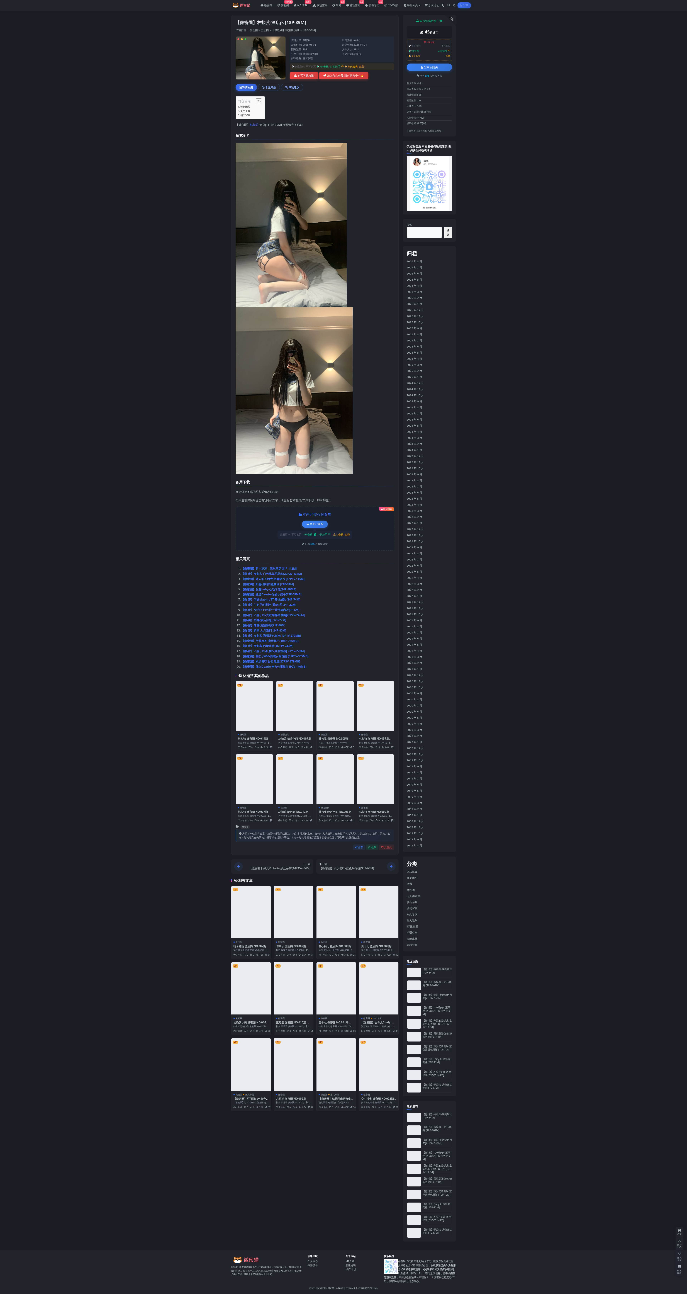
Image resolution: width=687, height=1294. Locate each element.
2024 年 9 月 (414, 401)
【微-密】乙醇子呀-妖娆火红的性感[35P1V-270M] (273, 651)
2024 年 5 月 (414, 425)
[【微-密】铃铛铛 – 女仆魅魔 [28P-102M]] (414, 985)
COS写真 (412, 871)
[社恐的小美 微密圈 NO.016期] (251, 988)
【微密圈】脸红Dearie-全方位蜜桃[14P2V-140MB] (273, 667)
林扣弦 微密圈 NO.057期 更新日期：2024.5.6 (374, 740)
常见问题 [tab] (270, 87)
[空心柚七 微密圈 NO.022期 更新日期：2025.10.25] (378, 1064)
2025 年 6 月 (414, 346)
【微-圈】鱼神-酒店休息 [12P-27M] (263, 620)
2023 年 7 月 (414, 486)
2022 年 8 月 (414, 553)
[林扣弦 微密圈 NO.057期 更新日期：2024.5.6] (375, 706)
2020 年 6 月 (414, 711)
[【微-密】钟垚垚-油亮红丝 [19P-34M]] (414, 972)
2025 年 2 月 (414, 371)
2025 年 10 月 (415, 322)
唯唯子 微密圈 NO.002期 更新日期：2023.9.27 (292, 947)
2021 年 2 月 (414, 663)
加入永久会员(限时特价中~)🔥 (345, 75)
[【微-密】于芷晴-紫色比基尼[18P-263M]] (414, 1088)
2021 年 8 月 (414, 626)
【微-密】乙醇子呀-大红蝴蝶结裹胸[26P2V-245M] (273, 615)
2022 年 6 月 (414, 565)
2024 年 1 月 (414, 450)
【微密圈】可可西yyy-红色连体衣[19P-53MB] (249, 1100)
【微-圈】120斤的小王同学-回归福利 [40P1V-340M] (436, 1011)
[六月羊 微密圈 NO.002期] (293, 1064)
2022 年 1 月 (414, 596)
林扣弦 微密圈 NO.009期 (374, 812)
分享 (360, 847)
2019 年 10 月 (415, 760)
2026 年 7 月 (414, 267)
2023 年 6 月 (414, 492)
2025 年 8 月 (414, 334)
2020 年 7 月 (414, 705)
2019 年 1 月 (414, 815)
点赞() (388, 847)
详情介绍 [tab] (247, 87)
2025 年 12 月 (415, 310)
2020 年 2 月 (414, 736)
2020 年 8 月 (414, 699)
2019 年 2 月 (414, 809)
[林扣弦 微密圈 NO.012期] (294, 779)
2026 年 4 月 (414, 285)
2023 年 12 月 (415, 456)
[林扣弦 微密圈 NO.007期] (254, 779)
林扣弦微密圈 (310, 53)
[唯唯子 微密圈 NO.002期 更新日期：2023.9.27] (293, 912)
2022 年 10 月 (415, 541)
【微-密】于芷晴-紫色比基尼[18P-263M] (437, 1086)
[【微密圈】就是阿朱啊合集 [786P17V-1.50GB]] (336, 1064)
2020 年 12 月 (415, 675)
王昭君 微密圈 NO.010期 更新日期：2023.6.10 (292, 1024)
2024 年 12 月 (415, 383)
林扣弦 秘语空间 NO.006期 (335, 812)
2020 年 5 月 (414, 717)
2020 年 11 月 (415, 681)
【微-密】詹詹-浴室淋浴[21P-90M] (263, 625)
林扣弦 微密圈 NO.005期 (334, 738)
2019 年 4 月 (414, 796)
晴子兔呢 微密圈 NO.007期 (249, 946)
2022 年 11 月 (415, 535)
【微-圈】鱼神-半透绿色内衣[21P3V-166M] (437, 996)
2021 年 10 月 (415, 614)
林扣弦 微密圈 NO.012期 (293, 812)
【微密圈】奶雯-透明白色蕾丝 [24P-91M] (267, 584)
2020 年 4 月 (414, 723)
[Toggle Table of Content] (257, 101)
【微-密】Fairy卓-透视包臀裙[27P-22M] (436, 1060)
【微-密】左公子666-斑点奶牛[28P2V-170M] (437, 1073)
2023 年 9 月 (414, 474)
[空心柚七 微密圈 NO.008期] (336, 912)
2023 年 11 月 (415, 462)
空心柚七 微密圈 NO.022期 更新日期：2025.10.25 (377, 1100)
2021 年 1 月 (414, 669)
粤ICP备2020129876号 (366, 1287)
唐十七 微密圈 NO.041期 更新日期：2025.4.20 (335, 1024)
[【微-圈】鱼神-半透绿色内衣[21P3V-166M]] (414, 998)
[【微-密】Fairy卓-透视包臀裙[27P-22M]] (414, 1062)
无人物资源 (413, 896)
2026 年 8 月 (414, 261)
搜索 (409, 225)
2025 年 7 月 (414, 340)
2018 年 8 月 (414, 845)
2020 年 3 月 (414, 730)
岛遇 (409, 884)
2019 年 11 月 (415, 754)
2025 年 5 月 (414, 352)
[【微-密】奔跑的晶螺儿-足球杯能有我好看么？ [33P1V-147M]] (414, 1024)
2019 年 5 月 (414, 790)
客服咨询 (351, 1265)
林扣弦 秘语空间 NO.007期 (294, 738)
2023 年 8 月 (414, 480)
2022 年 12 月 (415, 529)
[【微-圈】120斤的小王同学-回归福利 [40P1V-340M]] (414, 1011)
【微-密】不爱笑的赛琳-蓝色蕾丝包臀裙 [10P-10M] (437, 1048)
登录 (465, 5)
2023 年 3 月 (414, 511)
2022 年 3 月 (414, 584)
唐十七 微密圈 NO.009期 (376, 946)
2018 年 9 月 (414, 839)
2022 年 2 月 (414, 590)
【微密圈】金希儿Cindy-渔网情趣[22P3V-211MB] (377, 1024)
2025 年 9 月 (414, 328)
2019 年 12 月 (415, 748)
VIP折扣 (431, 42)
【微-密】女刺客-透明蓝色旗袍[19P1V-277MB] (271, 636)
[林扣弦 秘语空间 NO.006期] (335, 779)
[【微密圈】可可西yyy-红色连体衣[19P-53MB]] (251, 1064)
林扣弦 (357, 53)
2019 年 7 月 (414, 778)
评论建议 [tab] (294, 87)
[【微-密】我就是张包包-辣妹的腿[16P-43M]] (414, 1036)
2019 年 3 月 (414, 803)
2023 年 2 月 (414, 517)
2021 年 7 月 (414, 632)
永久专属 (377, 1018)
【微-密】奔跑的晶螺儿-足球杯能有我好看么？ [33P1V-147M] (437, 1024)
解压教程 (308, 58)
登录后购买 (316, 524)
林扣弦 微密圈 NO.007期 (253, 812)
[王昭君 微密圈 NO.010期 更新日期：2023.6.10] (293, 988)
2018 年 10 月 (415, 833)
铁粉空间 (412, 944)
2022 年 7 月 (414, 559)
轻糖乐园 (412, 938)
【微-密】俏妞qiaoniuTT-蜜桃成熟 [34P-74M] (270, 599)
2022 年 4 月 (414, 577)
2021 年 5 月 (414, 644)
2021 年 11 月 (415, 608)
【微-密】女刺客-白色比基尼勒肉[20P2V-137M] (271, 574)
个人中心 (313, 1261)
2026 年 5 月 (414, 279)
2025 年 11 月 (415, 316)
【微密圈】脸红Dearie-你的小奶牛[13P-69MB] (271, 594)
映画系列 (412, 902)
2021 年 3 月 (414, 657)
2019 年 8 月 (414, 772)
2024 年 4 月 (414, 431)
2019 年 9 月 (414, 766)
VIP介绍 (350, 1261)
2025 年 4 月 (414, 358)
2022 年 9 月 (414, 547)
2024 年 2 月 (414, 444)
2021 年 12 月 (415, 602)
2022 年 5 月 (414, 571)
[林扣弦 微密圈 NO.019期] (254, 706)
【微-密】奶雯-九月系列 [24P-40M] (263, 630)
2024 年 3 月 (414, 438)
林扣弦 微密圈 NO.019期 (253, 738)
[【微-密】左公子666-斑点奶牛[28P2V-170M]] (414, 1075)
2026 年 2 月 (414, 298)
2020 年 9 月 (414, 693)
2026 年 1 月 (414, 304)
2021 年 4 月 (414, 650)
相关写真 (245, 115)
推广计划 (351, 1269)
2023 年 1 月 (414, 523)
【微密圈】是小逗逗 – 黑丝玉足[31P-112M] (269, 568)
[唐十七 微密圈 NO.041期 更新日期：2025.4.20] (336, 988)
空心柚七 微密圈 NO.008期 (335, 946)
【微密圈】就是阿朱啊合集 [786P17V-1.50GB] (335, 1100)
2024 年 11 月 (415, 389)
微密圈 (265, 30)
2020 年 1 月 (414, 742)
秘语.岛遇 (412, 926)
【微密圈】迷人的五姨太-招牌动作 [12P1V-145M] (272, 579)
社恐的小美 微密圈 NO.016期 (249, 1024)
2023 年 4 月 (414, 504)
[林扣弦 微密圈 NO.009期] (375, 779)
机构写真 (412, 908)
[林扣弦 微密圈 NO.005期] (335, 706)
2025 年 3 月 (414, 364)
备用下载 (245, 111)
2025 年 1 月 (414, 377)
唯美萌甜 (412, 878)
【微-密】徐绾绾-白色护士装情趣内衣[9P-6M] (270, 610)
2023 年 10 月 (415, 468)
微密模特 (313, 1265)
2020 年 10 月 (415, 687)
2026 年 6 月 (414, 273)
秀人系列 (412, 920)
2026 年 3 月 (414, 291)
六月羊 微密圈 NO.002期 (291, 1098)
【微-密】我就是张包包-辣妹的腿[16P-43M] (437, 1035)
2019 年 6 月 (414, 784)
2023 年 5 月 (414, 498)
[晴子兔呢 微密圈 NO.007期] (251, 912)
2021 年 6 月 (414, 638)
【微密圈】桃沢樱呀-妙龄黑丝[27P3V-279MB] (270, 661)
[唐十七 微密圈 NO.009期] (378, 912)
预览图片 (245, 106)
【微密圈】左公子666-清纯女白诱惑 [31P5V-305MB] (274, 656)
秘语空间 (285, 734)
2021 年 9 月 (414, 620)
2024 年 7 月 (414, 413)
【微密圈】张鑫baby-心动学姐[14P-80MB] (268, 589)
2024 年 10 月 (415, 395)
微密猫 (254, 30)
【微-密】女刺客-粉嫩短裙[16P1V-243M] (267, 646)
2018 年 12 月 (415, 821)
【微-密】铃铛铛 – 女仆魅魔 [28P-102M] (437, 983)
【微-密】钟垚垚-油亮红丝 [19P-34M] (437, 970)
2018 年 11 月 (415, 827)
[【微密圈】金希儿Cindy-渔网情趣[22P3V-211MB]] (378, 988)
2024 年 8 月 (414, 407)
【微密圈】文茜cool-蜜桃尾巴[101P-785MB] (269, 641)
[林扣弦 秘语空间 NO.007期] (294, 706)
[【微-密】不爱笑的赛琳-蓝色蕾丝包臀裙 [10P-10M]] (414, 1049)
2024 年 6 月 (414, 419)
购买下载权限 (306, 75)
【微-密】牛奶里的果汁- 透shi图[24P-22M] (268, 605)
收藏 (373, 847)
